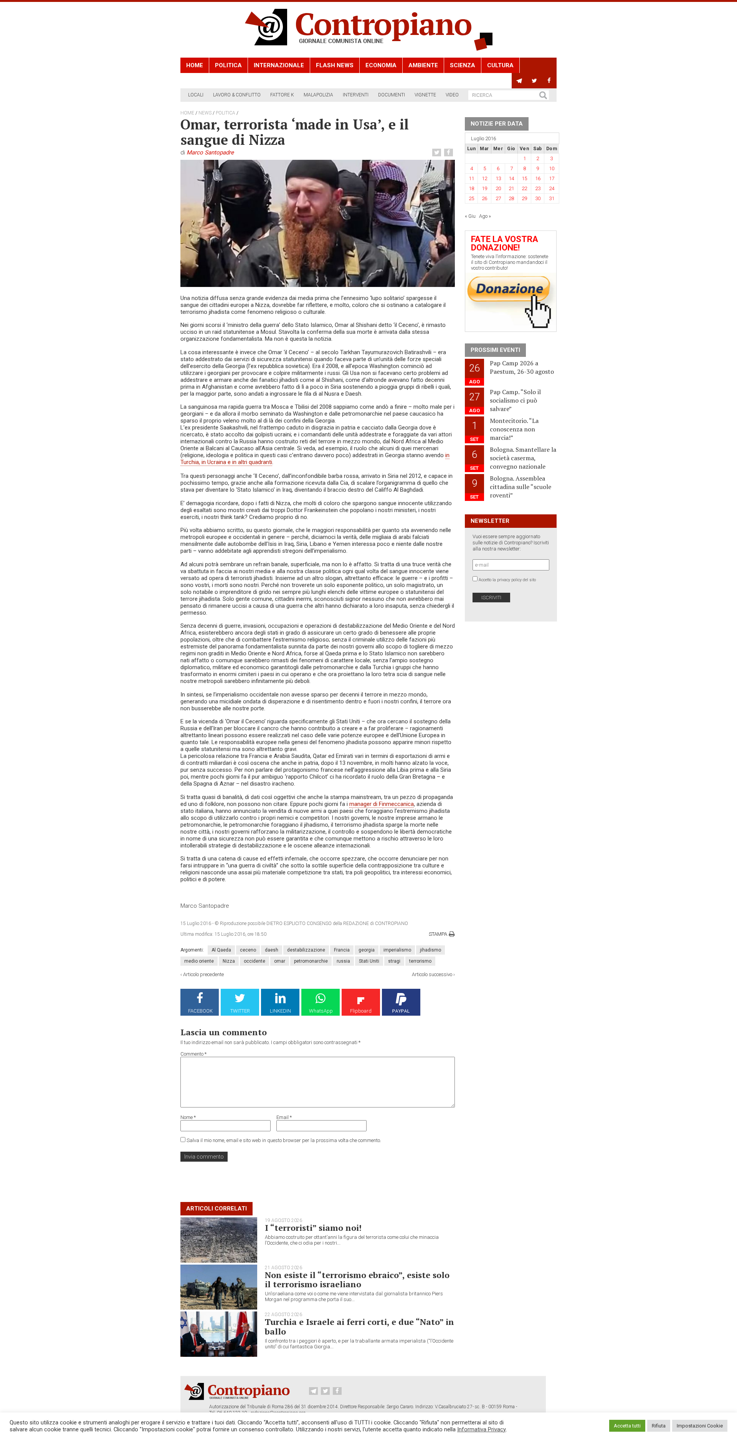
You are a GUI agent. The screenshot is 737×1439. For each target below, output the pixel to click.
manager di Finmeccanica (381, 804)
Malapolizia (318, 95)
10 (551, 168)
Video (452, 95)
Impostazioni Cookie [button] (700, 1426)
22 (524, 188)
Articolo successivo (432, 974)
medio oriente (199, 961)
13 (498, 178)
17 (551, 178)
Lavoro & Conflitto (237, 95)
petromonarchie (311, 961)
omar (279, 961)
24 (551, 188)
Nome (188, 1117)
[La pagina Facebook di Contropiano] (549, 80)
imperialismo (397, 950)
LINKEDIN (280, 1011)
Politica (228, 65)
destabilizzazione (306, 950)
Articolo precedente (203, 974)
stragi (394, 961)
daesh (271, 950)
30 (537, 198)
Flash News (335, 65)
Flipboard (361, 1011)
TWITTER (240, 1011)
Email (284, 1117)
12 (484, 178)
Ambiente (423, 65)
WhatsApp (321, 1011)
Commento (193, 1054)
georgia (367, 950)
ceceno (248, 950)
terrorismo (420, 961)
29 (524, 198)
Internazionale (279, 65)
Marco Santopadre (210, 152)
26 (484, 198)
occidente (254, 961)
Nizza (229, 961)
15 (524, 178)
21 (511, 188)
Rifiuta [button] (659, 1426)
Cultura (500, 65)
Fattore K (282, 95)
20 (498, 188)
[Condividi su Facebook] (449, 153)
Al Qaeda (221, 950)
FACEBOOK (200, 1011)
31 (551, 198)
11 (471, 178)
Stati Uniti (369, 961)
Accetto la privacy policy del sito (507, 579)
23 (537, 188)
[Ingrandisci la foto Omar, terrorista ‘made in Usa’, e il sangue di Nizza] (317, 223)
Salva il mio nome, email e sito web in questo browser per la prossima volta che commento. (284, 1140)
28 (511, 198)
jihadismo (430, 950)
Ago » (485, 216)
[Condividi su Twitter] (437, 153)
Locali (195, 95)
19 (484, 188)
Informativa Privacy (481, 1429)
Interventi (355, 95)
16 (537, 178)
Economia (381, 65)
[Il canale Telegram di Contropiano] (519, 80)
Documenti (391, 95)
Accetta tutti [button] (627, 1426)
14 (511, 178)
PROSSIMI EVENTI (495, 349)
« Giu (470, 216)
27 (498, 198)
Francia (342, 950)
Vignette (425, 95)
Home (194, 65)
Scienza (462, 65)
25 (471, 198)
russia (343, 961)
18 (471, 188)
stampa (438, 934)
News (205, 113)
